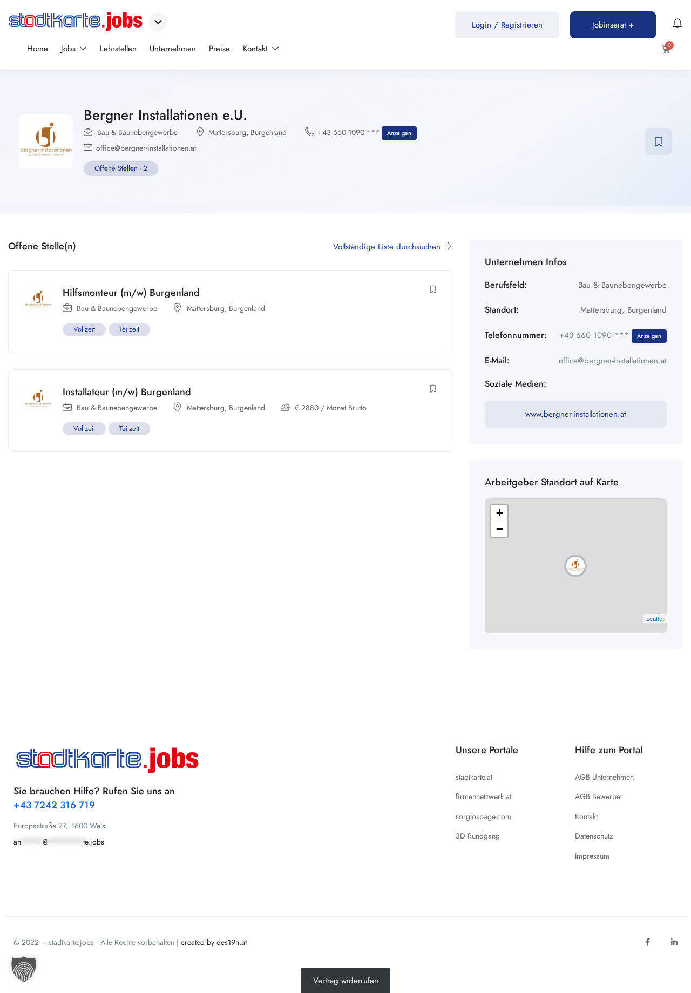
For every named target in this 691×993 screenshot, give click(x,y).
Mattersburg (227, 132)
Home (37, 49)
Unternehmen (173, 49)
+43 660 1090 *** (364, 132)
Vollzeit (84, 329)
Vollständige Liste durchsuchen (388, 247)
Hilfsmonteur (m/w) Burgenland (131, 293)
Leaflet (655, 618)
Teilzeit (129, 329)
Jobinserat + (613, 25)
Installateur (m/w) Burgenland (127, 392)
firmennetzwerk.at (483, 796)
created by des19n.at (214, 942)
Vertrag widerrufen (345, 981)
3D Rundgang (478, 835)
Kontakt (256, 49)
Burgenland (268, 132)
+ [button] (499, 512)
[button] (24, 969)
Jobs (69, 49)
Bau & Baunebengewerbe (137, 132)
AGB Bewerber (599, 796)
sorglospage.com (483, 816)
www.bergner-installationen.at (575, 414)
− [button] (499, 529)
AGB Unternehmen (604, 777)
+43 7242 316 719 (54, 805)
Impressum (592, 855)
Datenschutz (594, 835)
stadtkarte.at (474, 777)
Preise (219, 49)
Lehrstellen (118, 49)
